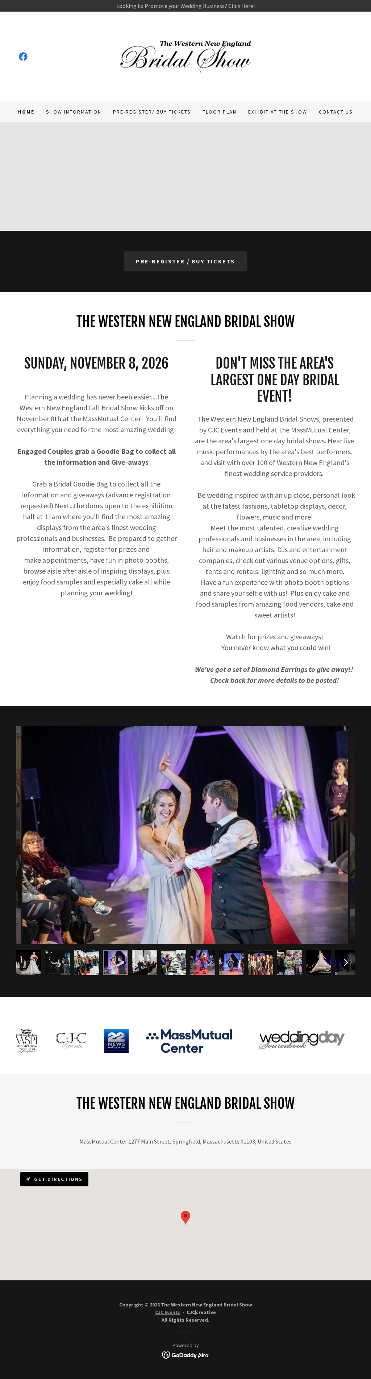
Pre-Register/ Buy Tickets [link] (152, 111)
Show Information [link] (73, 111)
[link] (23, 56)
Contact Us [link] (336, 111)
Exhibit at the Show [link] (277, 111)
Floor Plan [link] (220, 111)
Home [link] (26, 111)
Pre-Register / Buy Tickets (185, 261)
